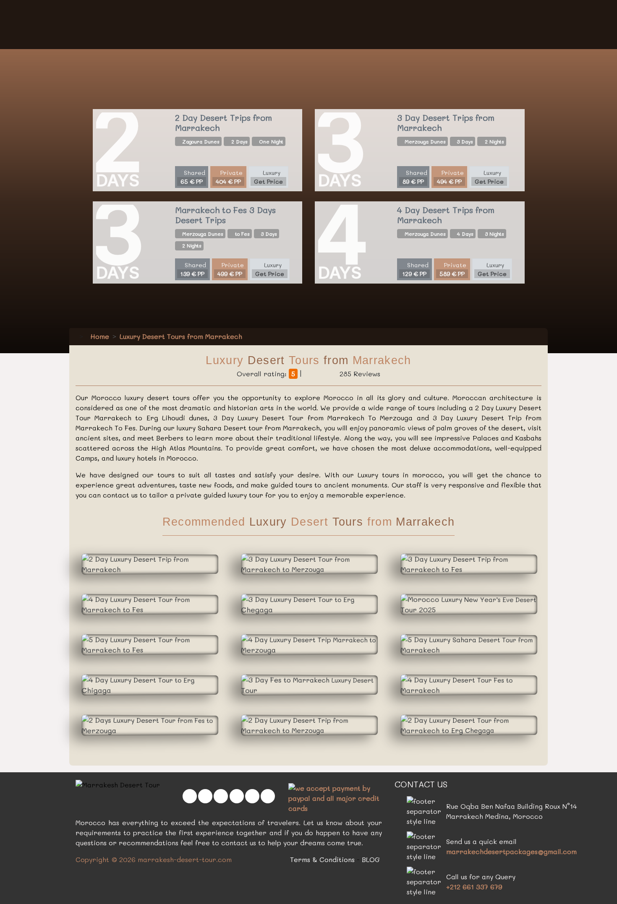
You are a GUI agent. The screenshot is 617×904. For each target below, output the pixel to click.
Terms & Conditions (322, 859)
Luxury (268, 177)
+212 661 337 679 (474, 886)
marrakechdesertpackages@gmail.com (511, 851)
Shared (193, 177)
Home (98, 336)
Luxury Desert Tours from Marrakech (181, 336)
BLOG (371, 859)
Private (229, 177)
